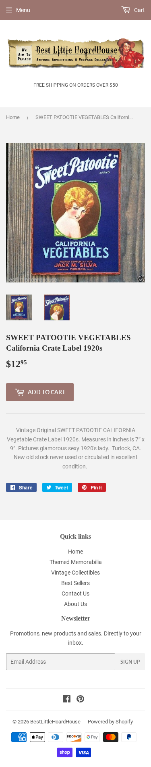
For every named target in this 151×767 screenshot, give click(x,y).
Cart (139, 10)
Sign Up (130, 662)
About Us (75, 604)
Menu (23, 10)
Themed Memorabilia (76, 562)
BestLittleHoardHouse (55, 722)
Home (13, 117)
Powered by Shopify (110, 722)
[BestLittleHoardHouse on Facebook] (66, 700)
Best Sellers (75, 583)
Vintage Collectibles (75, 572)
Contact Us (75, 593)
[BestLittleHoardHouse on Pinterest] (80, 700)
